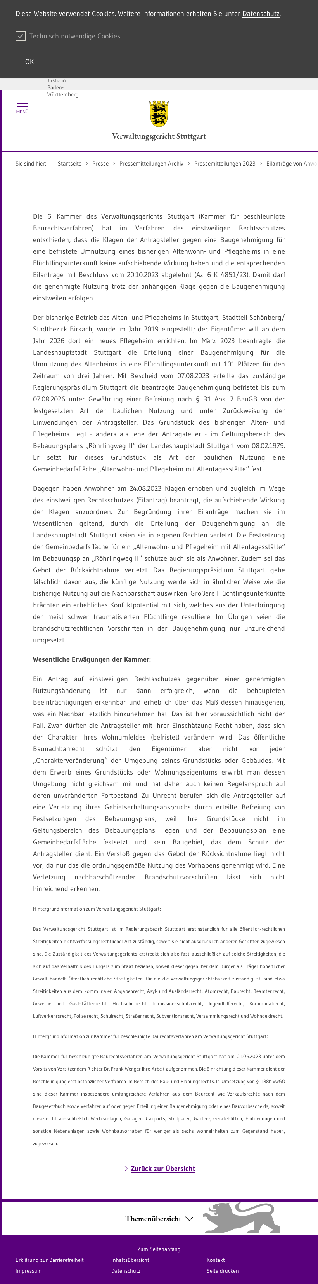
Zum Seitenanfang (159, 1249)
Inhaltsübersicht (130, 1259)
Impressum (29, 1270)
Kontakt (216, 1259)
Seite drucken (223, 1270)
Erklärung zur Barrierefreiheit (50, 1259)
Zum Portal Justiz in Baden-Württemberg (63, 84)
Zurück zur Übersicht (163, 1168)
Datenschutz (261, 13)
